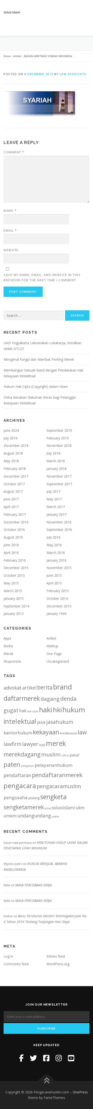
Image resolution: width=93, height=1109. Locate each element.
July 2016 (53, 537)
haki (45, 709)
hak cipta (32, 711)
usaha (55, 816)
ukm (80, 807)
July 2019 (10, 438)
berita (44, 687)
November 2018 (59, 445)
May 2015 (11, 583)
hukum (73, 709)
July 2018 (53, 453)
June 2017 (11, 499)
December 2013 (58, 606)
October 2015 (14, 575)
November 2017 (59, 476)
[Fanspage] (46, 1058)
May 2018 (11, 461)
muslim (51, 754)
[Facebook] (21, 1058)
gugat (11, 710)
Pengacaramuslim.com (41, 7)
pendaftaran (17, 775)
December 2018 (16, 445)
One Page (54, 653)
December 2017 (16, 476)
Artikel (17, 56)
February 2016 (15, 560)
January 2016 (56, 560)
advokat (12, 687)
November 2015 (59, 567)
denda (68, 698)
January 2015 (14, 598)
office (65, 755)
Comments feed (16, 964)
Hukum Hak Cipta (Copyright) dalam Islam (36, 386)
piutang (34, 798)
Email (10, 230)
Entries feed (55, 956)
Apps (7, 638)
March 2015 (13, 590)
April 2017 (11, 506)
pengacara (20, 785)
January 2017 (56, 514)
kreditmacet (68, 733)
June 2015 (54, 575)
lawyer (30, 743)
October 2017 (14, 484)
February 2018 (15, 468)
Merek (8, 653)
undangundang (34, 815)
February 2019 (57, 438)
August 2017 (13, 491)
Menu (85, 27)
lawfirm (12, 743)
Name (10, 210)
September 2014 (16, 606)
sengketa (53, 796)
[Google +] (71, 1058)
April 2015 (54, 583)
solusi (48, 808)
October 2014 (57, 598)
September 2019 (59, 430)
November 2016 (59, 522)
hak (22, 710)
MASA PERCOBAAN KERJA (33, 885)
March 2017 (55, 506)
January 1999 (56, 613)
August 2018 (13, 453)
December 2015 (16, 567)
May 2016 (54, 545)
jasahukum (59, 721)
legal (42, 745)
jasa (41, 722)
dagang (50, 698)
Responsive (12, 661)
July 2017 (53, 491)
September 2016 (59, 529)
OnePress (80, 1092)
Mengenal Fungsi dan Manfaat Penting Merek (39, 359)
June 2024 (11, 430)
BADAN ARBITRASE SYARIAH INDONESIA (48, 56)
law (82, 732)
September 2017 (59, 484)
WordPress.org (57, 964)
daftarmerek (22, 698)
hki (57, 709)
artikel (29, 687)
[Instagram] (59, 1058)
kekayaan (46, 732)
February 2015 (57, 590)
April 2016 (11, 552)
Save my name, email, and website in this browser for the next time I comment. (42, 277)
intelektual (20, 721)
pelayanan (27, 765)
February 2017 (15, 514)
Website (11, 250)
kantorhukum (18, 733)
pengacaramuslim (59, 786)
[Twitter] (33, 1058)
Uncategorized (57, 661)
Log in (8, 956)
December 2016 (16, 522)
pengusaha (16, 797)
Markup (52, 646)
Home (7, 56)
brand (62, 686)
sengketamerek (24, 807)
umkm (10, 816)
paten (12, 764)
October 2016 (14, 529)
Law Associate (73, 74)
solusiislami (63, 807)
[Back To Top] (46, 1080)
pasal (74, 755)
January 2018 (56, 468)
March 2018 (55, 461)
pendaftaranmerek (57, 775)
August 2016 (13, 537)
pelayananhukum (53, 765)
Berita (8, 646)
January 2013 (14, 613)
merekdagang (22, 754)
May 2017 (54, 499)
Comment (14, 152)
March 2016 (55, 552)
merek (56, 743)
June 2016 (11, 545)
